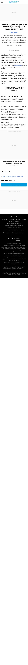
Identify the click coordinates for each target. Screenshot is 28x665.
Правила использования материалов (14, 225)
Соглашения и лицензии (14, 219)
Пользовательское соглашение (14, 227)
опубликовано (18, 65)
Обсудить (19, 45)
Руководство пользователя (18, 232)
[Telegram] (16, 216)
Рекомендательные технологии (10, 230)
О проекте (4, 219)
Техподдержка (6, 232)
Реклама (24, 219)
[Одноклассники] (14, 216)
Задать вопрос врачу (14, 221)
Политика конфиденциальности (14, 223)
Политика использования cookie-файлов (14, 229)
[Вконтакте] (11, 216)
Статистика (22, 230)
